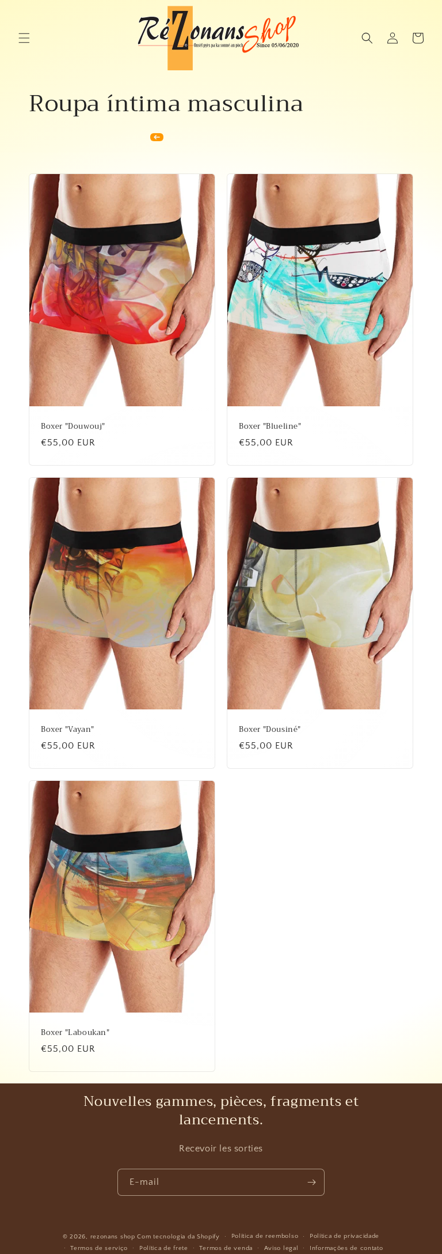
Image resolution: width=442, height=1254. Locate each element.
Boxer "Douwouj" (73, 427)
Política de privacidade (344, 1236)
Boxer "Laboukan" (75, 1033)
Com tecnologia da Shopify (178, 1236)
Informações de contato (346, 1248)
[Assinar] (311, 1182)
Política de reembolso (265, 1236)
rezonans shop (112, 1236)
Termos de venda (226, 1248)
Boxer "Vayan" (67, 730)
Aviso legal (281, 1248)
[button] (24, 38)
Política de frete (163, 1248)
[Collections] (157, 137)
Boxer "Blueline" (270, 427)
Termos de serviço (99, 1248)
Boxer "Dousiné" (270, 730)
